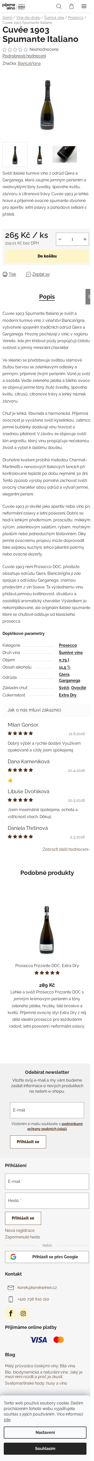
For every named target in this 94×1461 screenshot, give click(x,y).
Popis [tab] (47, 296)
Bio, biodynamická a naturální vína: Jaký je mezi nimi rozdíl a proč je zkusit (43, 1374)
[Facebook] (11, 1313)
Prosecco (68, 645)
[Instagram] (23, 1313)
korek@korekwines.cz (37, 1287)
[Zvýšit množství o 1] (85, 239)
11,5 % (64, 667)
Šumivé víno (71, 652)
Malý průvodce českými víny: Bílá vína (40, 1366)
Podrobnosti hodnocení (24, 56)
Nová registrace (20, 1230)
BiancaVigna (29, 63)
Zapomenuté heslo (22, 1237)
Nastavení (45, 1432)
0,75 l (64, 660)
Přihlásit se (28, 1141)
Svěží (64, 687)
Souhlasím (45, 1448)
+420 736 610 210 (33, 1299)
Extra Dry (67, 695)
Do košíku (47, 256)
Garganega (69, 680)
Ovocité (78, 687)
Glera (64, 674)
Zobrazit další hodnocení (65, 849)
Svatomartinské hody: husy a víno (36, 1383)
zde (7, 1419)
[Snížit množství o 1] (60, 239)
